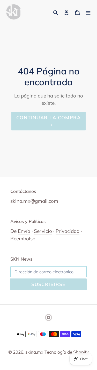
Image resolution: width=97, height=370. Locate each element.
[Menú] (88, 11)
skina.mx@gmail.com (34, 201)
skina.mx (34, 352)
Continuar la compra (48, 118)
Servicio (43, 231)
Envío (24, 231)
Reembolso (22, 238)
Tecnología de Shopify (66, 352)
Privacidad (67, 231)
